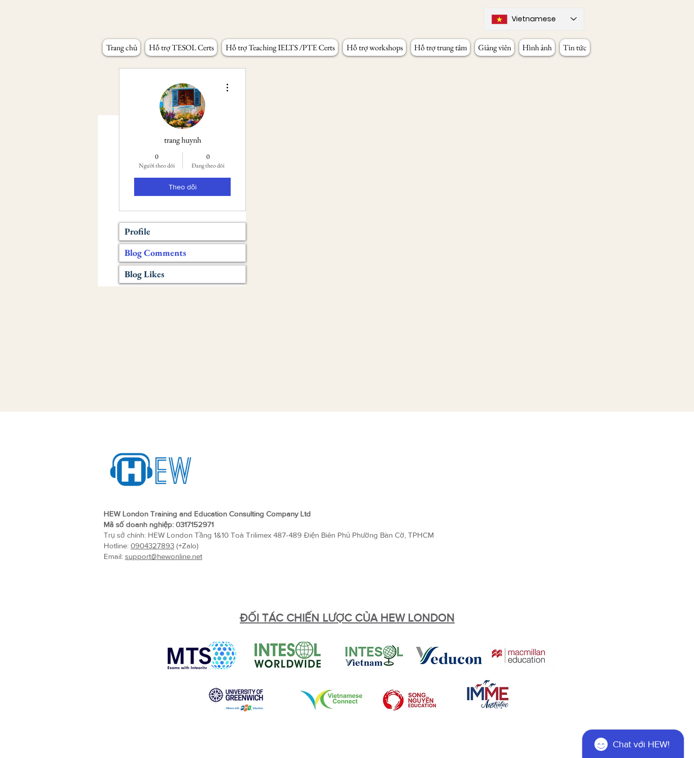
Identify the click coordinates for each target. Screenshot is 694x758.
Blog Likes (144, 274)
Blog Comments (155, 252)
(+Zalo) (186, 545)
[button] (181, 47)
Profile (137, 231)
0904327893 (152, 545)
